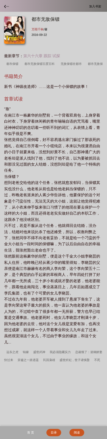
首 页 (30, 432)
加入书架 (96, 6)
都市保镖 (13, 63)
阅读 (77, 432)
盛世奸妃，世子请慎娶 (75, 360)
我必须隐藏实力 (60, 352)
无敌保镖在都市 (72, 63)
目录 (54, 432)
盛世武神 (39, 352)
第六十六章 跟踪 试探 (41, 56)
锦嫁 (26, 352)
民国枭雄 (49, 360)
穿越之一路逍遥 (28, 360)
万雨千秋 (38, 29)
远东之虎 (12, 352)
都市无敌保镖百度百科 (40, 63)
